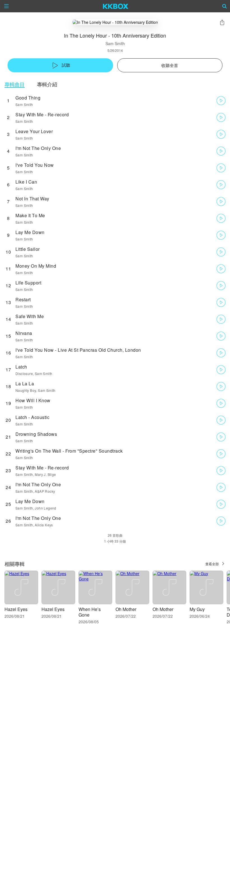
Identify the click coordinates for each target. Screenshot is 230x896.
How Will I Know (32, 400)
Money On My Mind (35, 266)
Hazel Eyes (15, 609)
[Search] (224, 6)
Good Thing (27, 97)
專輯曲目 (14, 84)
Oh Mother (126, 609)
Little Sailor (27, 249)
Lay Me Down (30, 232)
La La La (24, 383)
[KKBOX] (116, 6)
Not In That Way (32, 198)
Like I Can (26, 182)
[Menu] (6, 6)
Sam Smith (115, 43)
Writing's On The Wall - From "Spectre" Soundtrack (69, 451)
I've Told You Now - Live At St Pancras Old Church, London (78, 350)
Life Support (28, 282)
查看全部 (212, 563)
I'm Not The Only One (38, 148)
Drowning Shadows (36, 434)
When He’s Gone (90, 612)
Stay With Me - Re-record (42, 114)
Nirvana (23, 333)
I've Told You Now (34, 165)
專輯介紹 (47, 84)
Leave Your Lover (34, 131)
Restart (23, 299)
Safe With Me (29, 316)
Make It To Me (30, 215)
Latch (21, 367)
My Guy (197, 609)
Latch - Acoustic (32, 417)
